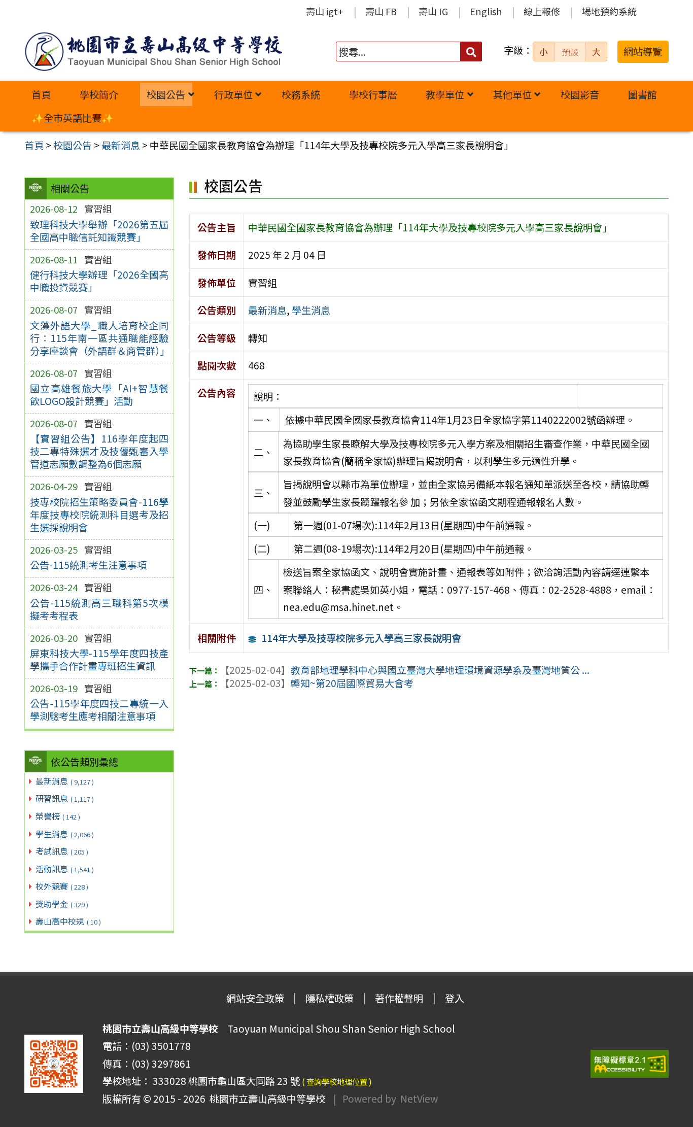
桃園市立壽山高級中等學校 (265, 1098)
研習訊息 (65, 798)
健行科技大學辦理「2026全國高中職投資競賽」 (99, 280)
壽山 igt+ (324, 11)
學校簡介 (99, 94)
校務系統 (301, 94)
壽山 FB (381, 11)
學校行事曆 (373, 94)
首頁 (41, 94)
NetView (419, 1098)
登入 (454, 998)
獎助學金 (62, 904)
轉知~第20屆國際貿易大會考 (316, 683)
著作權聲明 (399, 998)
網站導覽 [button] (642, 51)
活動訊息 (65, 869)
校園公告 (166, 94)
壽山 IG (433, 11)
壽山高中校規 (68, 921)
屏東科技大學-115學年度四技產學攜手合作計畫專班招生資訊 (99, 659)
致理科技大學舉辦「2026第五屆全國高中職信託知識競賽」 (99, 230)
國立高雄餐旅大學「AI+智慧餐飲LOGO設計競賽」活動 (99, 394)
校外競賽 (62, 886)
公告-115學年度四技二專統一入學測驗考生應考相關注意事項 (99, 709)
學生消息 (65, 834)
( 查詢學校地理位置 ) (337, 1081)
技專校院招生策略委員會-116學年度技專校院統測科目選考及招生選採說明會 (99, 514)
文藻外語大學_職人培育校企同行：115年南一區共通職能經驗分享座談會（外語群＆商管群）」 (99, 338)
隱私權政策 (329, 998)
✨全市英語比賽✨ (72, 118)
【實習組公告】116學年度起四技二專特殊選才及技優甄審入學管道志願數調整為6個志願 (99, 451)
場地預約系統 (609, 11)
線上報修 (542, 11)
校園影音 (580, 94)
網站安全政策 (255, 998)
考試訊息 (62, 851)
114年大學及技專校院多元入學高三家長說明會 (361, 638)
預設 (570, 52)
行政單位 (233, 94)
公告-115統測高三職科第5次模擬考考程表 (99, 609)
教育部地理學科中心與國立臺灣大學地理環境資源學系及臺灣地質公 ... (405, 670)
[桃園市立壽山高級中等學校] (153, 51)
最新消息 (65, 781)
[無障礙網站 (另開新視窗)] (630, 1064)
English (486, 11)
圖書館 (642, 94)
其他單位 (512, 94)
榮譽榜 (58, 816)
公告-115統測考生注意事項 (88, 565)
